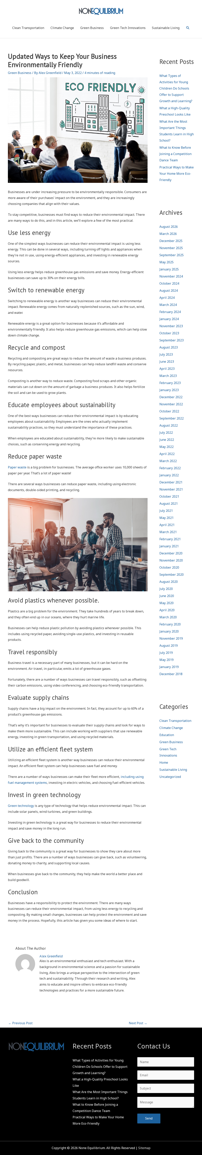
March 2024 (168, 305)
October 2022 (169, 411)
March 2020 (168, 617)
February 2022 (170, 468)
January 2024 (169, 319)
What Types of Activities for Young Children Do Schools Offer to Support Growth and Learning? (175, 88)
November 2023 (171, 326)
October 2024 (169, 283)
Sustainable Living (166, 28)
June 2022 (166, 439)
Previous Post (20, 1023)
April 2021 (167, 525)
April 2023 (167, 368)
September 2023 (171, 340)
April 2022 (167, 454)
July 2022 (166, 432)
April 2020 (167, 610)
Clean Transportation (28, 28)
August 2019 (168, 645)
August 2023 (168, 347)
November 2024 (171, 276)
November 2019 (171, 638)
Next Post (138, 1023)
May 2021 (166, 518)
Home (163, 762)
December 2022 (170, 397)
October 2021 (169, 496)
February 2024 (170, 312)
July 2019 (166, 652)
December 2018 (170, 674)
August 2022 (168, 425)
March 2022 (168, 461)
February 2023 (170, 383)
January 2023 (169, 390)
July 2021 (166, 510)
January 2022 (169, 475)
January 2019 (169, 667)
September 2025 (171, 255)
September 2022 (171, 418)
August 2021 (168, 503)
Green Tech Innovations (128, 28)
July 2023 (166, 354)
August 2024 (168, 290)
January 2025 (169, 269)
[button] (188, 28)
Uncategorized (170, 777)
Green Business (92, 28)
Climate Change (62, 28)
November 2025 (171, 248)
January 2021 (169, 546)
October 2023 (169, 333)
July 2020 (166, 589)
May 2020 (166, 603)
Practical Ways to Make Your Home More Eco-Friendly (176, 173)
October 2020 (169, 567)
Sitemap (144, 1148)
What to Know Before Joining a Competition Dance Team (175, 153)
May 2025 (166, 262)
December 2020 (170, 553)
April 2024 (167, 297)
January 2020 (169, 631)
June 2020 (166, 596)
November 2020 (171, 560)
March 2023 (168, 376)
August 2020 (168, 581)
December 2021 (170, 482)
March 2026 (168, 234)
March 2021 (168, 532)
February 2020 (170, 624)
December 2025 (170, 241)
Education (166, 735)
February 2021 (170, 539)
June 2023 (166, 361)
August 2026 (168, 226)
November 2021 (171, 489)
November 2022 (171, 404)
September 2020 (171, 574)
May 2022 (166, 447)
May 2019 (166, 660)
